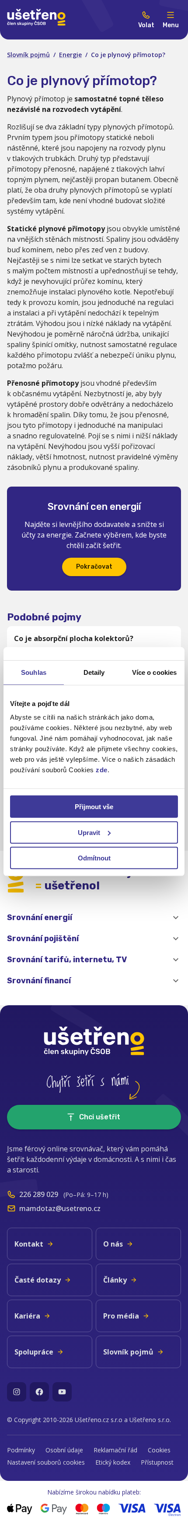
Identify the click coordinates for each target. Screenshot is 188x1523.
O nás (113, 1244)
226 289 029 (38, 1194)
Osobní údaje (64, 1450)
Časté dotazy (37, 1280)
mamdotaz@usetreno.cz (60, 1208)
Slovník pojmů (28, 54)
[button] (94, 917)
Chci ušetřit (99, 1117)
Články (115, 1280)
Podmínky (21, 1450)
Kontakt (28, 1244)
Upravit (89, 832)
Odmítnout (94, 858)
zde (102, 770)
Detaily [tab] (94, 672)
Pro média (121, 1316)
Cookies (159, 1450)
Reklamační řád (115, 1450)
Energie (70, 54)
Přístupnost (157, 1462)
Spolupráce (33, 1352)
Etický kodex (112, 1462)
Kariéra (27, 1316)
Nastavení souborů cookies (46, 1462)
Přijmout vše (94, 806)
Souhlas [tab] (33, 672)
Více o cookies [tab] (154, 672)
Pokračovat (94, 566)
